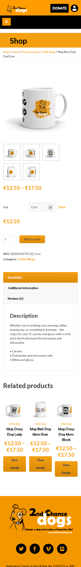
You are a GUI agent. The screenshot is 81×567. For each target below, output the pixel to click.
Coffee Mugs (48, 52)
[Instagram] (62, 549)
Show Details (14, 464)
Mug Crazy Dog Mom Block (66, 434)
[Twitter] (21, 549)
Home (6, 52)
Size (5, 207)
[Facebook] (34, 549)
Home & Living (30, 52)
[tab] (40, 277)
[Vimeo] (48, 549)
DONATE (59, 8)
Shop (16, 52)
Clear (62, 207)
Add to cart (32, 239)
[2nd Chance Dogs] (17, 9)
